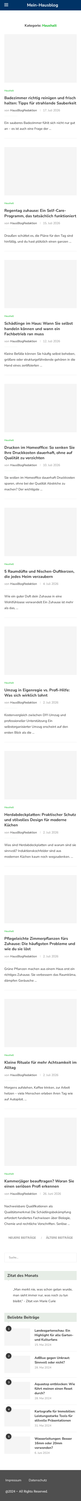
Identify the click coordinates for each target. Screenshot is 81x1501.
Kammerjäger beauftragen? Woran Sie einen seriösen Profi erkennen (39, 1183)
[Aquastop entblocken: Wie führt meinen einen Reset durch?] (17, 1390)
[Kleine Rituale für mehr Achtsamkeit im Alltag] (40, 1023)
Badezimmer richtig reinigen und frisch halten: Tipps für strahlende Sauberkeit (40, 100)
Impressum (13, 1480)
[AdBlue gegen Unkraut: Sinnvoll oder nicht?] (17, 1364)
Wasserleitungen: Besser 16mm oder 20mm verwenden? (53, 1443)
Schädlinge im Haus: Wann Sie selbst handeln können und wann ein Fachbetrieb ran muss (38, 329)
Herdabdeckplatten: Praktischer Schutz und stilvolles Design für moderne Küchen (40, 820)
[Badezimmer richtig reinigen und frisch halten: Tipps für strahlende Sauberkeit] (40, 58)
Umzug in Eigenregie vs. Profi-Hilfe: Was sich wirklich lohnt (37, 692)
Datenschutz (38, 1480)
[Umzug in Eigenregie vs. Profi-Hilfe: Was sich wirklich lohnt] (40, 650)
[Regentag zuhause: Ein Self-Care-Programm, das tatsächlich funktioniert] (40, 171)
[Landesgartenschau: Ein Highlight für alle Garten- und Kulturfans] (17, 1337)
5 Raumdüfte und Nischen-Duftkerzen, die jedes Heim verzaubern (39, 574)
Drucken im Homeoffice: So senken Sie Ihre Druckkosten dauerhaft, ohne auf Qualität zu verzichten (39, 453)
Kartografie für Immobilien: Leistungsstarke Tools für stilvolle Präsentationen (55, 1416)
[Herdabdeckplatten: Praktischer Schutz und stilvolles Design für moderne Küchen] (40, 775)
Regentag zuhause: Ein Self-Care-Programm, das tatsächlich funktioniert (40, 213)
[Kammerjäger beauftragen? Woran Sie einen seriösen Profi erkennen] (40, 1142)
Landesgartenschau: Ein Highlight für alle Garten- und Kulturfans (54, 1335)
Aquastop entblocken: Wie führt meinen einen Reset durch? (55, 1388)
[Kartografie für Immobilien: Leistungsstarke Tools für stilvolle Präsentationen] (17, 1417)
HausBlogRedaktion (23, 110)
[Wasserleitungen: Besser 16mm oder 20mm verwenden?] (17, 1445)
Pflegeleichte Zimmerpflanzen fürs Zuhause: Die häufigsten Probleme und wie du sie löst (39, 944)
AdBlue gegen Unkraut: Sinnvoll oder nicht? (52, 1360)
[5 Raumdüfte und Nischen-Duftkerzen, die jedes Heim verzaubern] (40, 532)
